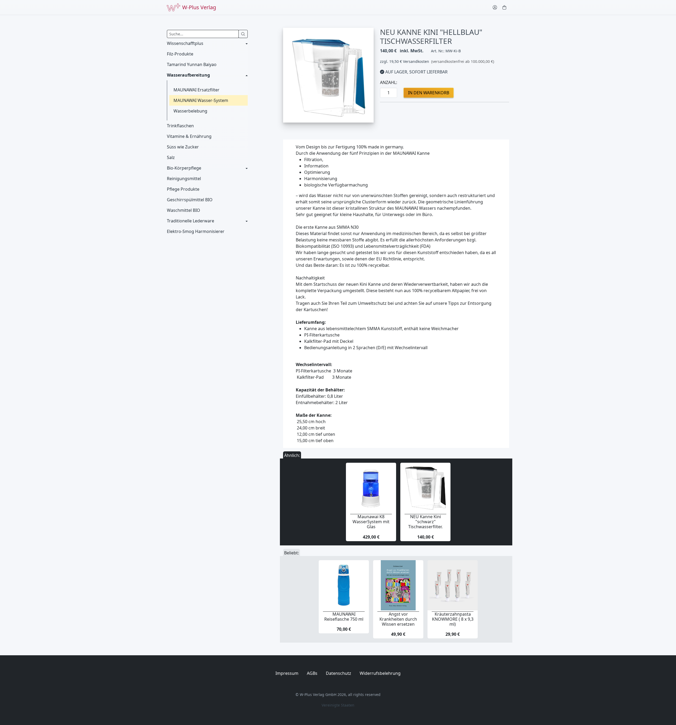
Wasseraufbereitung (188, 75)
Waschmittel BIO (183, 210)
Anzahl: (388, 82)
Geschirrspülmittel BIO (190, 200)
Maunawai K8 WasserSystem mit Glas (371, 522)
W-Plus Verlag (199, 7)
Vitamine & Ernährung (189, 136)
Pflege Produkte (183, 189)
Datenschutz (338, 673)
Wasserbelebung (190, 111)
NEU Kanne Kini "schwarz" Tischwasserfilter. (425, 522)
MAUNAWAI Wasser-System (200, 100)
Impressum (286, 673)
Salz (171, 157)
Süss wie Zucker (183, 147)
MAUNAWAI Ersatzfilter (196, 90)
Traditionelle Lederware (190, 221)
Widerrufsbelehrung (380, 673)
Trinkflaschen (180, 126)
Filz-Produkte (180, 54)
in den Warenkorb (428, 93)
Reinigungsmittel (184, 178)
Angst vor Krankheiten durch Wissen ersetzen (398, 619)
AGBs (312, 673)
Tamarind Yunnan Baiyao (192, 64)
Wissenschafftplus (185, 43)
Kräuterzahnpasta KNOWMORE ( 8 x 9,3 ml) (452, 619)
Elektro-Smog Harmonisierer (195, 231)
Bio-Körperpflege (184, 168)
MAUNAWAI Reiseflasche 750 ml (343, 616)
